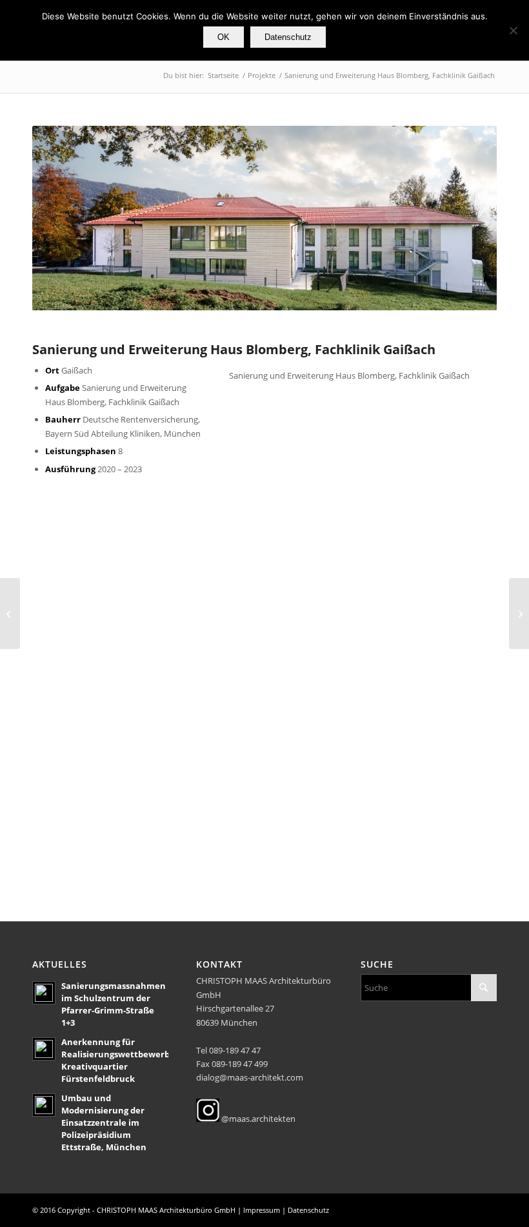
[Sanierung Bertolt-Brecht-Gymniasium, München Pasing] (519, 613)
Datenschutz (308, 1210)
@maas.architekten (257, 1118)
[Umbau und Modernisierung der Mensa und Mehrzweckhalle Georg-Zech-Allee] (10, 613)
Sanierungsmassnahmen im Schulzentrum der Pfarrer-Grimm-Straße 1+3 (113, 1004)
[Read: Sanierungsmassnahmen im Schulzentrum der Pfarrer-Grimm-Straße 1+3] (43, 992)
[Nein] (512, 30)
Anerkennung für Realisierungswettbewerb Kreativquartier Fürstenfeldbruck (115, 1060)
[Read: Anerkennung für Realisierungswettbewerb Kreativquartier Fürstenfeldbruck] (43, 1049)
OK (223, 37)
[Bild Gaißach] (150, 560)
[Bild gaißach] (387, 678)
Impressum (261, 1210)
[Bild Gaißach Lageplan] (387, 797)
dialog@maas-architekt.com (249, 1077)
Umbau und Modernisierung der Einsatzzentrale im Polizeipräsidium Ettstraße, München (103, 1122)
